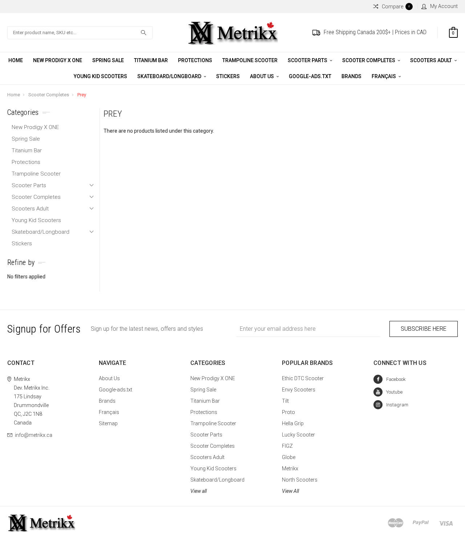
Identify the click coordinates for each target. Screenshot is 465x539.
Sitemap (108, 423)
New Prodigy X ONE (57, 60)
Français (384, 76)
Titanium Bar (151, 60)
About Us (262, 76)
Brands (351, 76)
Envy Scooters (298, 390)
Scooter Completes (369, 60)
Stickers (228, 76)
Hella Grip (293, 423)
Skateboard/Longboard (169, 76)
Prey (81, 94)
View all (198, 491)
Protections (195, 60)
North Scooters (300, 480)
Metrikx (290, 468)
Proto (288, 412)
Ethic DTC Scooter (303, 378)
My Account (444, 6)
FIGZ (287, 446)
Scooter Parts (308, 60)
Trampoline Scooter (250, 60)
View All (290, 491)
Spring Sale (108, 60)
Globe (288, 457)
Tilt (285, 401)
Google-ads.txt (310, 76)
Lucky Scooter (298, 435)
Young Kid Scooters (100, 76)
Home (15, 60)
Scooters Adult (431, 60)
